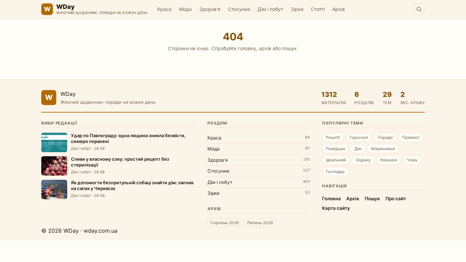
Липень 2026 (260, 222)
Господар (335, 171)
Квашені (388, 159)
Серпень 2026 (224, 222)
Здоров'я (209, 9)
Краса (164, 9)
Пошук (372, 198)
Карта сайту (336, 208)
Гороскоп (359, 137)
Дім (358, 148)
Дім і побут (270, 9)
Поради (385, 137)
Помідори (335, 148)
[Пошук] (419, 9)
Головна (331, 198)
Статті (318, 9)
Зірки (297, 9)
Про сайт (395, 198)
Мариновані (383, 148)
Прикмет (411, 137)
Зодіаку (363, 159)
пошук (289, 48)
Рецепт (333, 137)
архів (265, 48)
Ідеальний (336, 159)
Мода (185, 9)
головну (247, 48)
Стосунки (239, 9)
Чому (412, 159)
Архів (338, 9)
